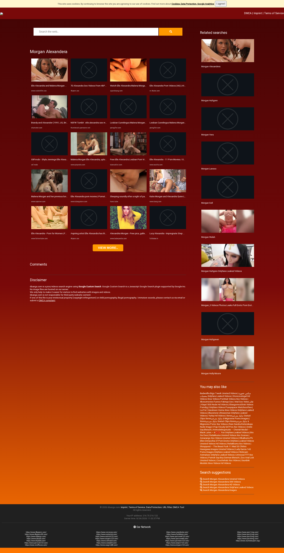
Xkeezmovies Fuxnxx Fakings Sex (216, 401)
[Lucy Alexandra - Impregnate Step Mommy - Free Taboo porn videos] (168, 228)
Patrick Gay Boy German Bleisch (223, 457)
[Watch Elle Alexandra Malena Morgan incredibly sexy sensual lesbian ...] (128, 80)
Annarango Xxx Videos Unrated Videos (219, 438)
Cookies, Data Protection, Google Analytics (193, 3)
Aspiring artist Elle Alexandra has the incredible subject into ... (101, 233)
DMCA (247, 13)
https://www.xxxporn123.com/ (106, 539)
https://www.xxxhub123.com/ (106, 536)
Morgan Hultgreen (210, 339)
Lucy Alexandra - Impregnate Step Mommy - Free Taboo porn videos (183, 233)
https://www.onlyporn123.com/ (177, 545)
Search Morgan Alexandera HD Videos (221, 484)
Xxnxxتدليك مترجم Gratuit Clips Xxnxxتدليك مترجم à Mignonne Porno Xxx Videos (224, 422)
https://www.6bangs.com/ (36, 536)
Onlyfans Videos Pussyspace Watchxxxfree (230, 407)
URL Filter (167, 507)
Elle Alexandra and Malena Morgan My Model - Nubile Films (59, 85)
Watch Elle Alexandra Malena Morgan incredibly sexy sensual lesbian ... (144, 85)
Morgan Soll (207, 202)
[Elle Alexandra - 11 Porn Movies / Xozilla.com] (168, 154)
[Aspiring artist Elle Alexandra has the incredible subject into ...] (89, 228)
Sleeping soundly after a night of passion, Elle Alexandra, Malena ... (142, 196)
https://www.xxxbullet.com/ (106, 534)
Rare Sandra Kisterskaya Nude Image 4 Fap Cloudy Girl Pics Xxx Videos (226, 425)
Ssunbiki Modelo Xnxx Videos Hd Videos (225, 462)
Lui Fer (203, 410)
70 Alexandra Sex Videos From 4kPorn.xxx (91, 85)
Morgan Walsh (208, 237)
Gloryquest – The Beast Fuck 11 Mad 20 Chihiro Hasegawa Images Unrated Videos (223, 448)
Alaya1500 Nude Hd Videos (214, 404)
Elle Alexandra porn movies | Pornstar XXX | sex (93, 196)
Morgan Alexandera (210, 66)
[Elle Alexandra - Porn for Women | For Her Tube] (49, 228)
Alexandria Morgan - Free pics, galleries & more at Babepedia (140, 233)
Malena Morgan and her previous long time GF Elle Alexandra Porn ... (64, 196)
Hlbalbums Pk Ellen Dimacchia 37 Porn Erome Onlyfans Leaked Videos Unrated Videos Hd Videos (227, 441)
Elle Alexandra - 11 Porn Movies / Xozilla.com (171, 159)
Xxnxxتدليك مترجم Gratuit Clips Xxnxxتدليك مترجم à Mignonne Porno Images (225, 417)
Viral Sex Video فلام (244, 401)
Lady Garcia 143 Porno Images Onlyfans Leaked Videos (225, 450)
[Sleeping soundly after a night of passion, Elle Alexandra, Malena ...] (128, 191)
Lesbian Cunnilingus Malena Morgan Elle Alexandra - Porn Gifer (140, 122)
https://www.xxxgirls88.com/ (107, 545)
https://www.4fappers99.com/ (36, 534)
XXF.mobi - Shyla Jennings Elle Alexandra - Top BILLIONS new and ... (63, 159)
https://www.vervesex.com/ (106, 532)
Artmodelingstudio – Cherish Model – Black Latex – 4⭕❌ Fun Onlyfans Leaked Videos (225, 431)
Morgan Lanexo (208, 168)
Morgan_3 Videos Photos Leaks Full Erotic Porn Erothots (228, 305)
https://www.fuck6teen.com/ (177, 534)
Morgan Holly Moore (211, 373)
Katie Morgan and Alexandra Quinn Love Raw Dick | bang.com (179, 196)
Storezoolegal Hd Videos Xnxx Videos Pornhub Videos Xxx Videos (225, 397)
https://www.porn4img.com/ (248, 539)
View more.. (108, 247)
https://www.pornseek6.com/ (177, 539)
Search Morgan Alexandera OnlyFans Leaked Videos (227, 487)
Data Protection (154, 507)
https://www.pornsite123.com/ (36, 543)
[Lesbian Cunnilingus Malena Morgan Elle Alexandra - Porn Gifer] (128, 117)
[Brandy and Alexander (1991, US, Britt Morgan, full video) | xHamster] (49, 117)
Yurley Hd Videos (216, 415)
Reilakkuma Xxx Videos (238, 443)
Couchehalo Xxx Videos (228, 460)
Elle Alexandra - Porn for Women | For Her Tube (54, 233)
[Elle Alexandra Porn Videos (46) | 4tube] (168, 80)
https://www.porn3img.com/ (248, 536)
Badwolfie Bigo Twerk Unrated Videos (218, 393)
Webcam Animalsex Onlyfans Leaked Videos (224, 453)
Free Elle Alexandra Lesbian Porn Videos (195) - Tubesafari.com (141, 159)
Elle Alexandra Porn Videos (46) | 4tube (169, 85)
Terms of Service (274, 13)
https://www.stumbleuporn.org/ (248, 541)
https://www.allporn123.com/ (177, 543)
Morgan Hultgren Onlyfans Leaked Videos (221, 271)
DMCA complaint (47, 300)
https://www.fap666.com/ (36, 541)
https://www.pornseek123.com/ (177, 536)
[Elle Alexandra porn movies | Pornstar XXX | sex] (89, 191)
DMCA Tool (178, 507)
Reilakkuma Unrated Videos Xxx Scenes (228, 435)
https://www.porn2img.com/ (248, 534)
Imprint (258, 13)
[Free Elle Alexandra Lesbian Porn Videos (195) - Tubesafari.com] (128, 154)
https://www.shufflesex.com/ (36, 545)
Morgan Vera (207, 134)
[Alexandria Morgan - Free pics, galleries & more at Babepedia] (128, 228)
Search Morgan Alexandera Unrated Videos (223, 479)
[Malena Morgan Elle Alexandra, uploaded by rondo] (89, 154)
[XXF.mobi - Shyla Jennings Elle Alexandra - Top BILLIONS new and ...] (49, 154)
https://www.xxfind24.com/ (106, 541)
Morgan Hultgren (209, 100)
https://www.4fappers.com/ (36, 532)
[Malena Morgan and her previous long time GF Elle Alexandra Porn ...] (49, 191)
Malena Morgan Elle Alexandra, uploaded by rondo (95, 159)
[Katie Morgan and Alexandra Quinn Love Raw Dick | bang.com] (168, 191)
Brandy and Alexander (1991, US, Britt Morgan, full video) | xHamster (64, 122)
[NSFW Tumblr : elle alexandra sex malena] (89, 117)
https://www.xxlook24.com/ (106, 543)
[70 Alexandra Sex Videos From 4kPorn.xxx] (89, 80)
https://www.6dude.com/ (36, 539)
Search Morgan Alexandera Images (219, 490)
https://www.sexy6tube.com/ (177, 532)
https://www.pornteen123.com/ (177, 541)
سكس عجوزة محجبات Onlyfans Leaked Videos (225, 395)
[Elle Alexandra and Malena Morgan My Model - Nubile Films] (49, 80)
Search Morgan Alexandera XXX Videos (221, 481)
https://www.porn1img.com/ (248, 532)
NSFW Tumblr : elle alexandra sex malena (91, 122)
